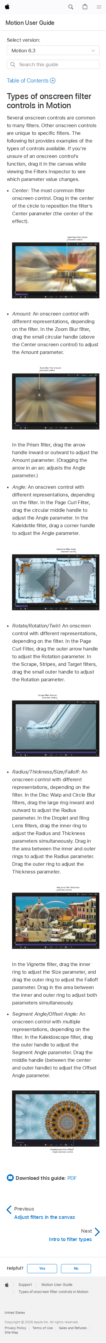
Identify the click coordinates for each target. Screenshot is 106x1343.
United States (14, 1312)
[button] (71, 7)
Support (25, 1285)
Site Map (11, 1332)
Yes (42, 1268)
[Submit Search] (13, 65)
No (76, 1268)
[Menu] (99, 7)
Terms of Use (42, 1328)
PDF (72, 1178)
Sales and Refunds (73, 1328)
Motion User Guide (30, 22)
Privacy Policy (15, 1328)
